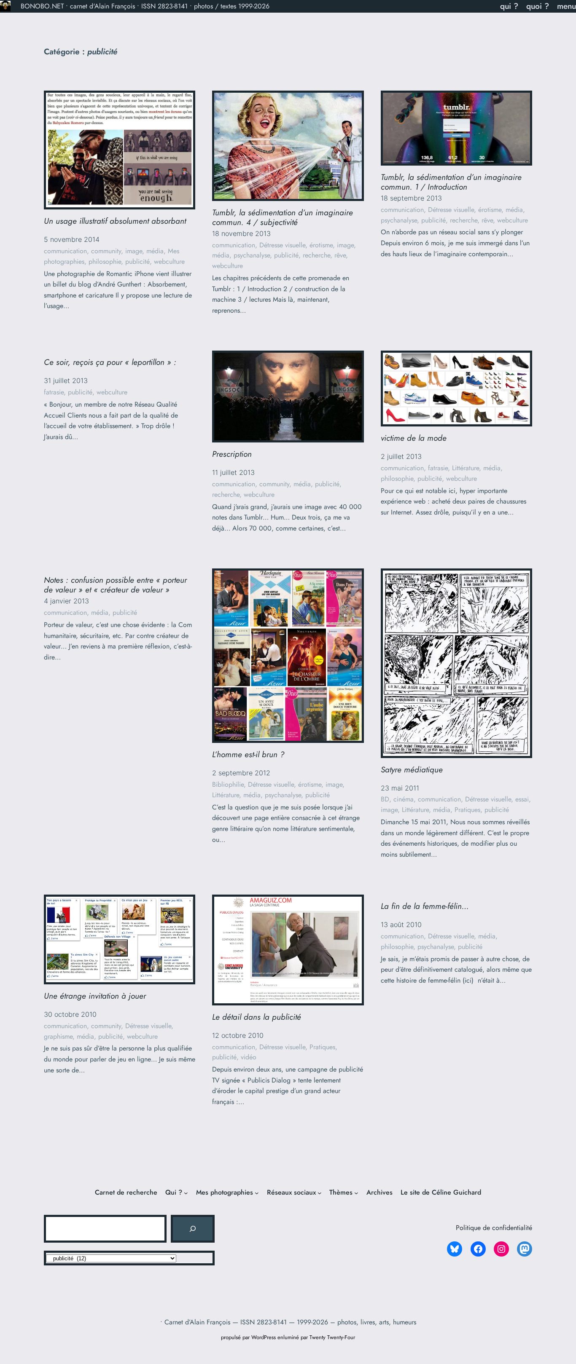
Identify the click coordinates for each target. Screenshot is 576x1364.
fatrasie (54, 392)
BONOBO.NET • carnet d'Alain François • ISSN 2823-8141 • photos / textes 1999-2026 (145, 6)
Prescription (232, 454)
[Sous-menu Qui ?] (186, 1192)
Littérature (465, 468)
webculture (169, 261)
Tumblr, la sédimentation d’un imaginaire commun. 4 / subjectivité (282, 217)
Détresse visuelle (282, 245)
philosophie (105, 261)
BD (385, 799)
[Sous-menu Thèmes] (356, 1192)
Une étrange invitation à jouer (95, 996)
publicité (137, 261)
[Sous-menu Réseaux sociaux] (320, 1192)
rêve (340, 255)
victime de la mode (414, 438)
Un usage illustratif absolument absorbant (115, 221)
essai (522, 799)
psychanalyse (252, 255)
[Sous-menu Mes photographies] (257, 1192)
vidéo (248, 1057)
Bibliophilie (228, 784)
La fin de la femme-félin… (425, 906)
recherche (316, 255)
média (155, 251)
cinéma (403, 799)
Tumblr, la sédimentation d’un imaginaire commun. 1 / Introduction (451, 182)
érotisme (321, 245)
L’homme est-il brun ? (248, 754)
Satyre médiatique (412, 769)
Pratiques (467, 810)
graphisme (58, 1036)
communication (65, 251)
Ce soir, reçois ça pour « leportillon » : (110, 362)
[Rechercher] (193, 1229)
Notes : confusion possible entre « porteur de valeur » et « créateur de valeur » (115, 585)
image (133, 251)
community (106, 251)
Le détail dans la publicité (256, 1017)
